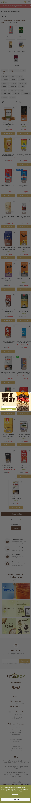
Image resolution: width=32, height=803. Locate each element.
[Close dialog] (29, 392)
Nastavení (15, 794)
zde (21, 791)
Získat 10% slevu (8, 409)
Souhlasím (15, 799)
